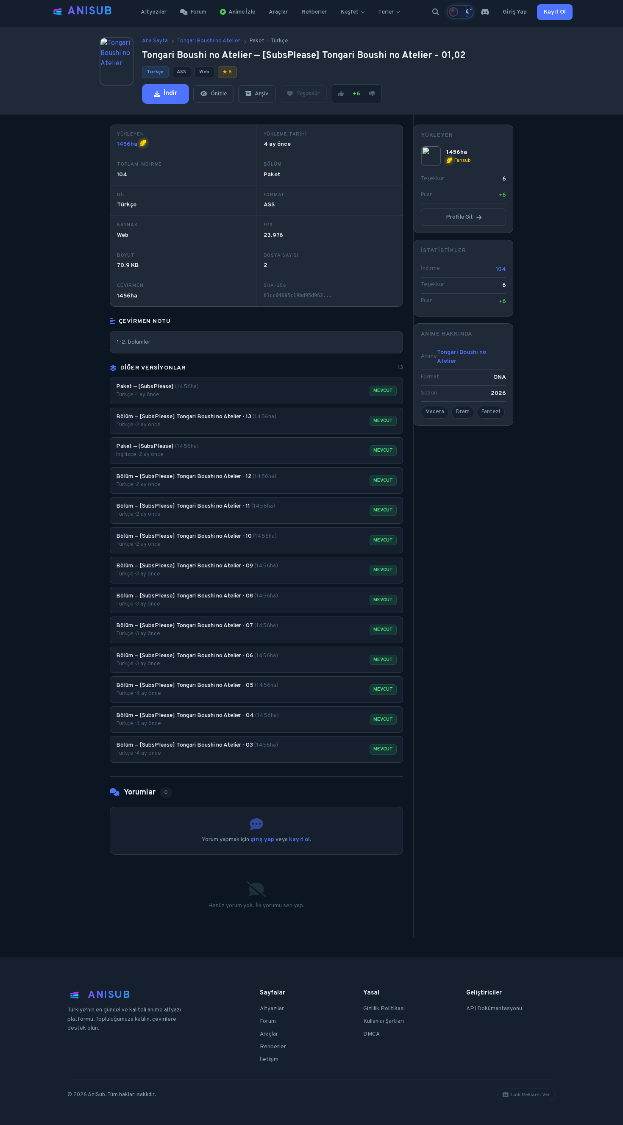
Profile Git (459, 217)
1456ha (127, 144)
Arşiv (261, 93)
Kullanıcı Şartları (383, 1021)
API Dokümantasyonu (494, 1008)
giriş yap (262, 839)
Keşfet (349, 12)
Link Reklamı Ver (530, 1095)
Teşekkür (308, 93)
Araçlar (278, 12)
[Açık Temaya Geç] (460, 12)
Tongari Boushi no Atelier (208, 41)
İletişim (269, 1059)
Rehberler (314, 12)
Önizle (219, 93)
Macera (435, 411)
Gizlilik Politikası (384, 1008)
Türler (386, 12)
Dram (463, 411)
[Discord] (484, 11)
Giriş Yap (515, 12)
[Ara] (435, 11)
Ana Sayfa (155, 41)
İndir (170, 93)
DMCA (371, 1034)
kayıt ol (299, 839)
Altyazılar (154, 12)
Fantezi (490, 411)
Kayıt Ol (555, 12)
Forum (198, 12)
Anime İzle (241, 12)
